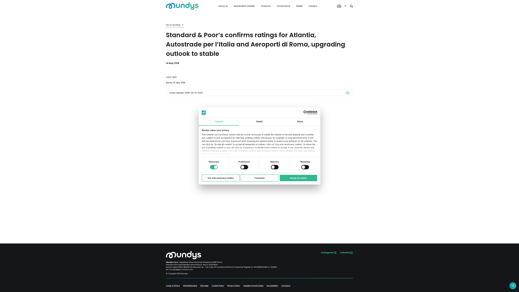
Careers (312, 6)
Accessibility (272, 285)
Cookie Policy (218, 285)
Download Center (339, 6)
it (345, 6)
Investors (266, 6)
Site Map (204, 285)
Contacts (285, 285)
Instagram (327, 252)
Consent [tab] (219, 121)
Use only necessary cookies (221, 178)
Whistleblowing (190, 285)
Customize (259, 178)
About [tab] (300, 121)
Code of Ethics (173, 285)
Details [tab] (259, 121)
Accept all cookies (298, 178)
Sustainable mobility (244, 6)
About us (223, 6)
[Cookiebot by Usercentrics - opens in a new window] (305, 113)
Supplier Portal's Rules (253, 285)
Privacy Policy (233, 285)
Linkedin (345, 252)
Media (299, 6)
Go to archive (173, 24)
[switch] (244, 167)
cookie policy (223, 154)
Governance (283, 6)
